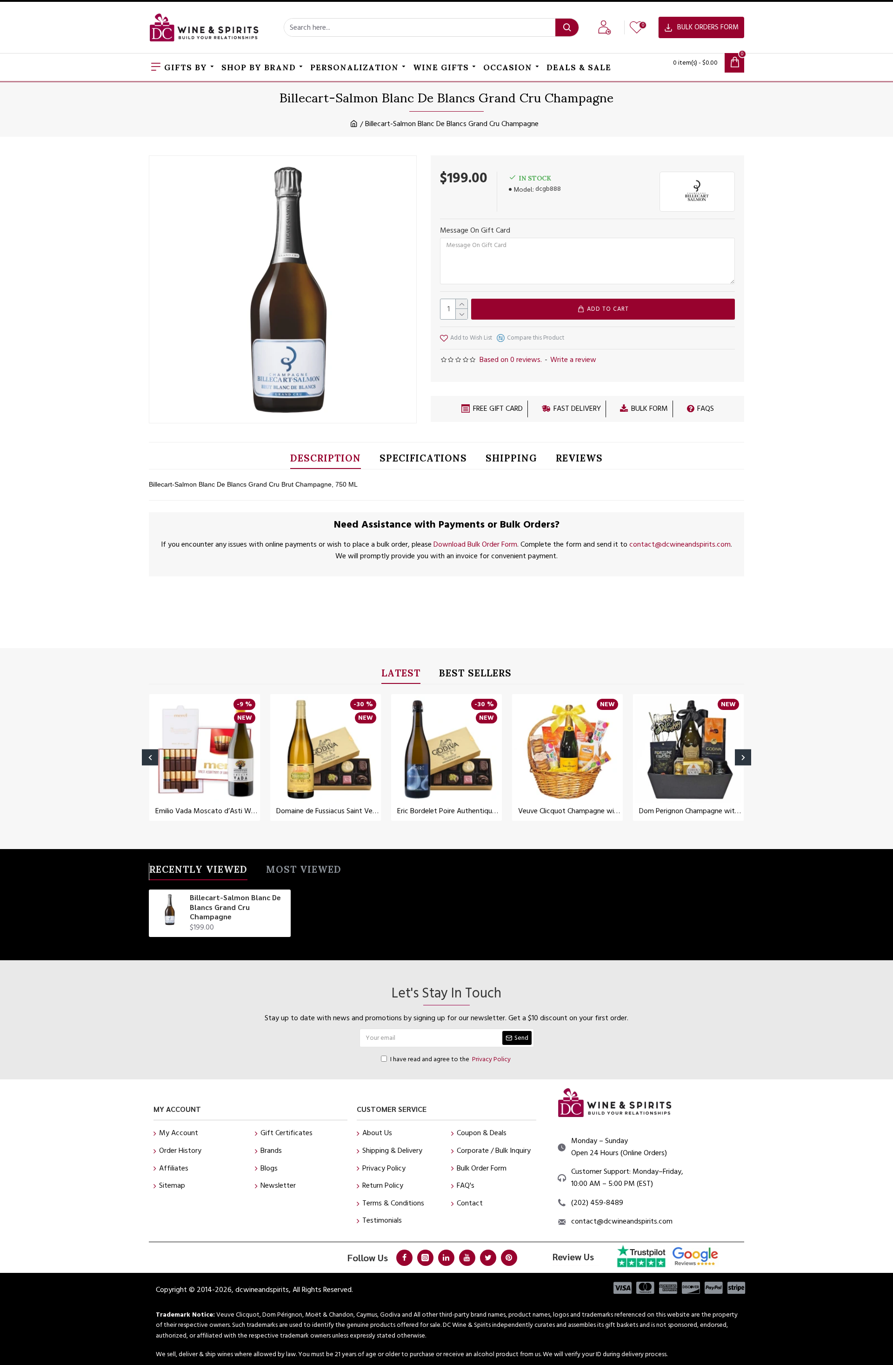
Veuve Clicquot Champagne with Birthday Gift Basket (569, 811)
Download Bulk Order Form (475, 544)
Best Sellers (475, 675)
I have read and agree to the (450, 1059)
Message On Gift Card (475, 230)
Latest (400, 675)
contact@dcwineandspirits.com (680, 544)
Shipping (511, 460)
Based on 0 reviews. (511, 360)
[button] (150, 757)
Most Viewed (303, 871)
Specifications (423, 460)
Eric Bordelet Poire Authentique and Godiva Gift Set (448, 811)
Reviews (579, 460)
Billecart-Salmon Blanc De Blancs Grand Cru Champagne (235, 907)
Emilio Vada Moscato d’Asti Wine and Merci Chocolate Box (206, 811)
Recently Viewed (198, 871)
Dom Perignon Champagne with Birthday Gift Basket (690, 811)
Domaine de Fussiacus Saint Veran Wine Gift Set (327, 811)
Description (325, 460)
